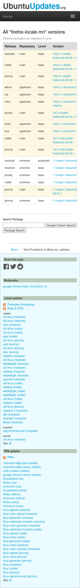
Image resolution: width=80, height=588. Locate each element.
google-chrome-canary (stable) (22, 475)
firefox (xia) (10, 482)
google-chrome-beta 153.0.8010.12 (25, 286)
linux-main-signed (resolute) (20, 514)
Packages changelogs (20, 304)
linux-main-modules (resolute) (21, 549)
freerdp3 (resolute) (14, 418)
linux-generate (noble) (16, 541)
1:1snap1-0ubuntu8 (65, 168)
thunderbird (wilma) (15, 490)
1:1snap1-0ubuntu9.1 (66, 160)
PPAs (10, 457)
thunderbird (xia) (13, 478)
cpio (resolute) (12, 324)
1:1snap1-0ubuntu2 (65, 200)
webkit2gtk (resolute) (16, 364)
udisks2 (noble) (12, 387)
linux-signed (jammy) (16, 553)
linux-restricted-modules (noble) (22, 529)
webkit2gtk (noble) (14, 391)
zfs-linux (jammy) (13, 340)
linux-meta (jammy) (15, 557)
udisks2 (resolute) (14, 356)
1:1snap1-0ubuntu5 (65, 182)
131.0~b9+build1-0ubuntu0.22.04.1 (64, 151)
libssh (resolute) (13, 422)
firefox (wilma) (11, 494)
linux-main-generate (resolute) (21, 525)
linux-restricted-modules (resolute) (24, 521)
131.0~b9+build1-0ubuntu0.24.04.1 (64, 140)
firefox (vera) (11, 502)
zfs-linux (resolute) (14, 317)
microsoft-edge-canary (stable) (22, 467)
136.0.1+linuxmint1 (64, 124)
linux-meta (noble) (14, 537)
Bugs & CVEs (15, 308)
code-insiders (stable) (16, 471)
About (14, 249)
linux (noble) (10, 568)
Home (7, 16)
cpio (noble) (10, 336)
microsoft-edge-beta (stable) (20, 463)
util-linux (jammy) (13, 406)
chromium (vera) (13, 506)
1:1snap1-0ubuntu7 (65, 175)
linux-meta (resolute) (16, 545)
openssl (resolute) (14, 379)
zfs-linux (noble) (13, 328)
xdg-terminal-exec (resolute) (20, 431)
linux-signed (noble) (15, 533)
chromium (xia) (12, 486)
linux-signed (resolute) (16, 510)
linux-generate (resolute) (18, 518)
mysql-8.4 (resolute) (15, 410)
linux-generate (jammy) (17, 560)
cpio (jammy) (11, 344)
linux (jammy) (11, 572)
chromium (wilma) (14, 498)
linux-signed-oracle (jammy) (20, 576)
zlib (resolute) (11, 414)
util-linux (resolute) (14, 360)
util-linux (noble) (13, 383)
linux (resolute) (12, 564)
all (10, 443)
